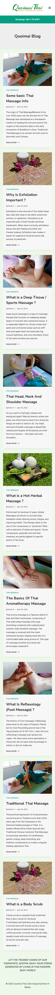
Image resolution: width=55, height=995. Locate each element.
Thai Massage (12, 90)
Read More (12, 142)
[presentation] (27, 69)
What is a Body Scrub (24, 904)
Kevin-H (11, 107)
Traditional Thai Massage (27, 803)
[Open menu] (49, 8)
